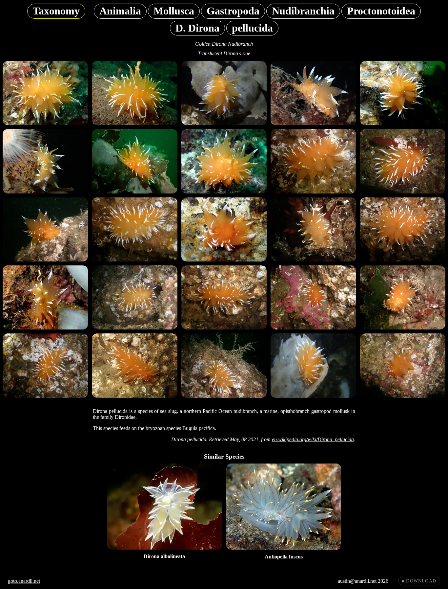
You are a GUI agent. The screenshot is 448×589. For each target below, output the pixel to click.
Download (421, 580)
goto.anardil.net (24, 581)
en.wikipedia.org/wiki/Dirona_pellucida (313, 439)
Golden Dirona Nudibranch (224, 44)
